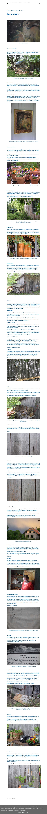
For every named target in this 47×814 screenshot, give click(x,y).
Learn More (21, 812)
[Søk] (39, 3)
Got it (28, 812)
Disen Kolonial (27, 2)
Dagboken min (13, 2)
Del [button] (7, 798)
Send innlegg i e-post (12, 798)
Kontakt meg (20, 2)
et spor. (8, 467)
